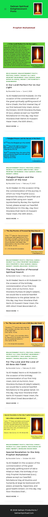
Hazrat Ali (25, 75)
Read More (12, 126)
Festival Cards (12, 75)
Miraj (16, 173)
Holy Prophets (12, 264)
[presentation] (24, 55)
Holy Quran (30, 77)
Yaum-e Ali (33, 266)
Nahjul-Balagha (20, 266)
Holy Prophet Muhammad (27, 262)
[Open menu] (5, 9)
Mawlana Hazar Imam (28, 448)
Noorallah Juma (14, 91)
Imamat (23, 79)
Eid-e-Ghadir (11, 73)
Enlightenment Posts (27, 73)
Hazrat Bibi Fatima (25, 169)
